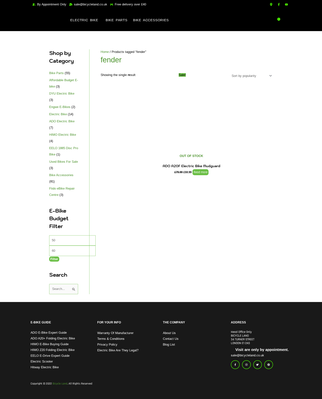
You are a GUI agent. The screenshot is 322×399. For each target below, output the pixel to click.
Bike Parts (116, 20)
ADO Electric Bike (62, 121)
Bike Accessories (151, 20)
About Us (169, 333)
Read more (200, 172)
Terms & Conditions (110, 339)
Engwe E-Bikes (59, 107)
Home (105, 52)
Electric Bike (84, 20)
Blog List (169, 344)
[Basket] (278, 20)
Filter (54, 259)
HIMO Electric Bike (62, 134)
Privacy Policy (107, 344)
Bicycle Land (60, 384)
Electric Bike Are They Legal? (117, 350)
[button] (85, 20)
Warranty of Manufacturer (115, 333)
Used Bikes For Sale (63, 161)
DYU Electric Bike (61, 93)
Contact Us (171, 339)
